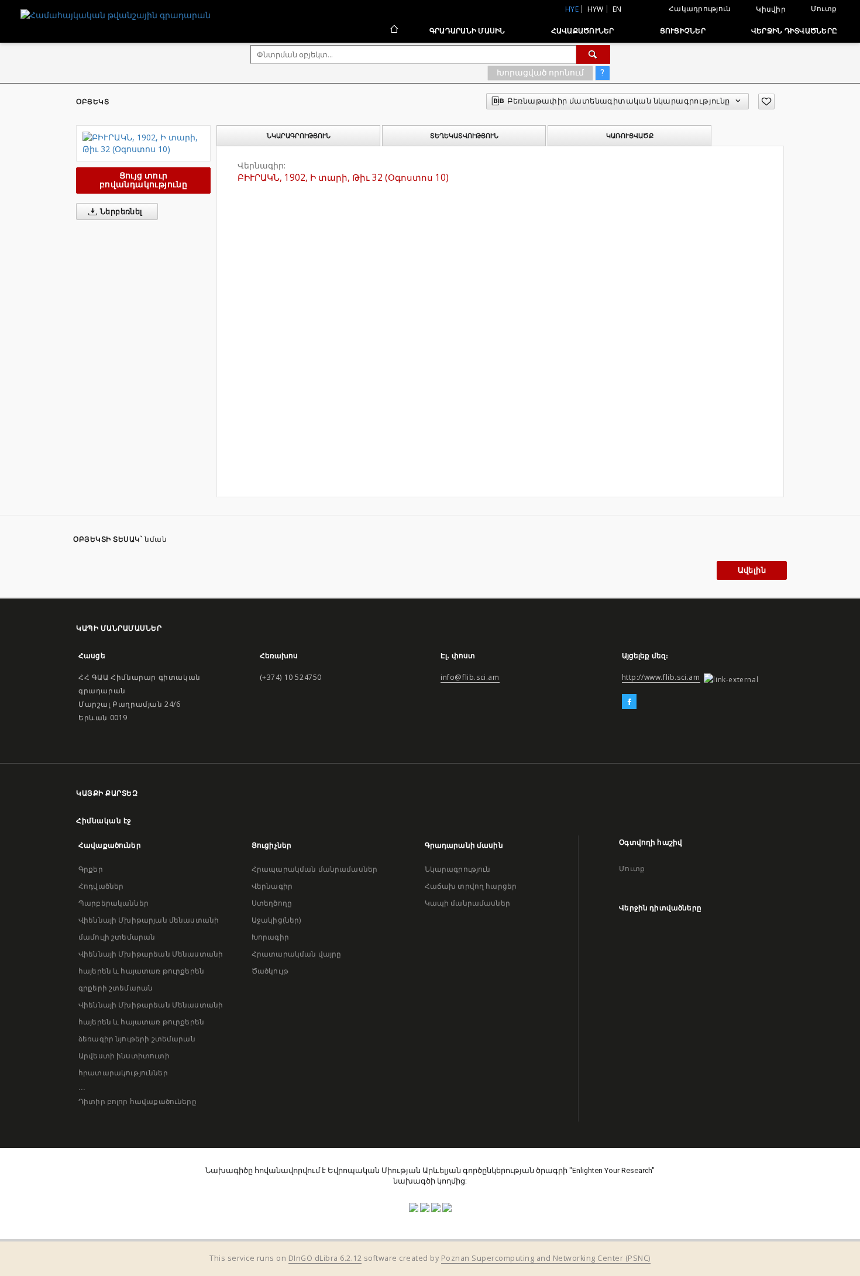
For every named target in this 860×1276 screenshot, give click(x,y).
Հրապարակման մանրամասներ (314, 869)
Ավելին (752, 570)
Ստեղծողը (272, 903)
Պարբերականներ (113, 903)
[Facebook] (629, 702)
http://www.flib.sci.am (661, 677)
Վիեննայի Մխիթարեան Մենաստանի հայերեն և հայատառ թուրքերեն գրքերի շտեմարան (150, 971)
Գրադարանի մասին (467, 31)
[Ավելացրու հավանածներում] (766, 101)
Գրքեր (90, 869)
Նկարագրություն (458, 869)
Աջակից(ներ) (276, 920)
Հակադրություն (700, 8)
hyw (595, 9)
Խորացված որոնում (540, 72)
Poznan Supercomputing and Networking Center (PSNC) (546, 1258)
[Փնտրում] (593, 54)
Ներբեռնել (120, 211)
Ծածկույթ (270, 971)
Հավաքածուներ (582, 31)
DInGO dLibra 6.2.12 (325, 1258)
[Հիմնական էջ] (393, 30)
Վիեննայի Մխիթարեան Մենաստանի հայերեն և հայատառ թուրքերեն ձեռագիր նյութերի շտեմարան (150, 1022)
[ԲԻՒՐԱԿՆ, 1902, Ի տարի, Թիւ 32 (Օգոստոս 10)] (143, 143)
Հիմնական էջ (104, 821)
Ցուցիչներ (683, 31)
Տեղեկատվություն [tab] (464, 136)
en (617, 9)
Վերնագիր (272, 886)
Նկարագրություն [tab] (299, 136)
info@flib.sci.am (470, 677)
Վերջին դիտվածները (794, 31)
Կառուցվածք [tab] (629, 136)
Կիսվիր (771, 9)
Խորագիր (270, 937)
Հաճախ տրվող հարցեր (471, 886)
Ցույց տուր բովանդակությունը (143, 180)
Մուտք (824, 8)
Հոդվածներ (100, 886)
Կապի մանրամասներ (467, 903)
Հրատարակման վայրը (297, 954)
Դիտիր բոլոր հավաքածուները (137, 1101)
